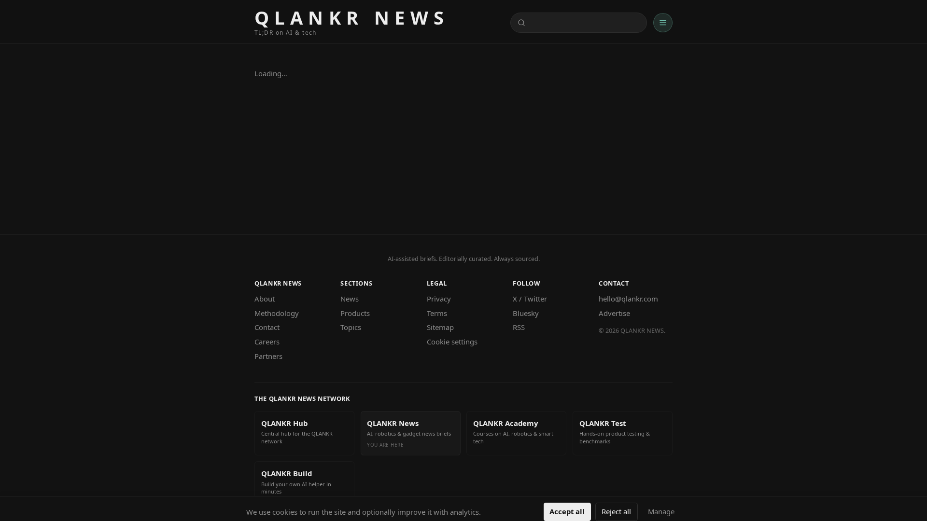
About (264, 298)
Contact (267, 327)
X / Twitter (530, 298)
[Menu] (663, 22)
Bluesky (526, 313)
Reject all (616, 511)
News (349, 298)
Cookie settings (452, 341)
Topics (350, 327)
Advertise (614, 313)
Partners (268, 356)
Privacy (439, 298)
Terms (437, 313)
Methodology (276, 313)
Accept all (567, 511)
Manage (661, 511)
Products (355, 313)
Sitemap (440, 327)
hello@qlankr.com (628, 298)
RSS (519, 327)
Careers (267, 341)
